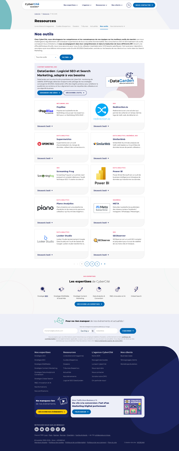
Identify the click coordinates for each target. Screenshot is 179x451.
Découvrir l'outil (74, 93)
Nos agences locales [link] (100, 360)
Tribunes (84, 26)
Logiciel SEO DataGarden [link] (73, 380)
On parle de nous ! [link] (99, 380)
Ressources (46, 14)
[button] (92, 331)
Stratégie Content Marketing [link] (45, 368)
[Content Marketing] (44, 59)
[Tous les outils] (44, 57)
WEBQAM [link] (141, 442)
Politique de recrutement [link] (96, 442)
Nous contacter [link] (98, 372)
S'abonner (126, 331)
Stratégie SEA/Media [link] (42, 364)
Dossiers (76, 26)
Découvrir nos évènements (50, 412)
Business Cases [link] (126, 356)
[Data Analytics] (44, 62)
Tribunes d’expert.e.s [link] (71, 368)
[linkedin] (36, 429)
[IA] (44, 64)
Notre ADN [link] (96, 356)
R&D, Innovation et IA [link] (42, 383)
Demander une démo (49, 93)
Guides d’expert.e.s (63, 26)
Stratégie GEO (40, 356)
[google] (47, 429)
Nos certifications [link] (41, 391)
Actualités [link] (67, 372)
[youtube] (42, 429)
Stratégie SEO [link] (39, 360)
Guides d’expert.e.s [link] (70, 360)
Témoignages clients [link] (129, 360)
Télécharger (80, 412)
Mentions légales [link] (40, 442)
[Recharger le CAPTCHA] (92, 331)
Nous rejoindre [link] (98, 368)
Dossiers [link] (66, 364)
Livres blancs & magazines (44, 26)
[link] (46, 435)
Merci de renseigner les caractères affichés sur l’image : (95, 326)
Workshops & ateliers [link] (129, 364)
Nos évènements (116, 26)
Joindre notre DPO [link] (99, 376)
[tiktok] (63, 429)
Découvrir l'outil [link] (43, 126)
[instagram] (52, 429)
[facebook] (58, 429)
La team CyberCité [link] (99, 364)
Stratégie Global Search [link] (43, 379)
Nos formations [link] (40, 387)
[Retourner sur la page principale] (32, 5)
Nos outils (104, 26)
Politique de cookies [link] (56, 442)
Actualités (94, 26)
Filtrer (65, 57)
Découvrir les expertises (88, 304)
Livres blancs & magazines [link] (73, 356)
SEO (46, 296)
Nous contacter (143, 5)
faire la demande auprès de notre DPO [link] (109, 341)
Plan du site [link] (112, 442)
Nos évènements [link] (69, 376)
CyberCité (37, 14)
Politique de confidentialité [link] (75, 442)
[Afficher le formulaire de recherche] (129, 5)
